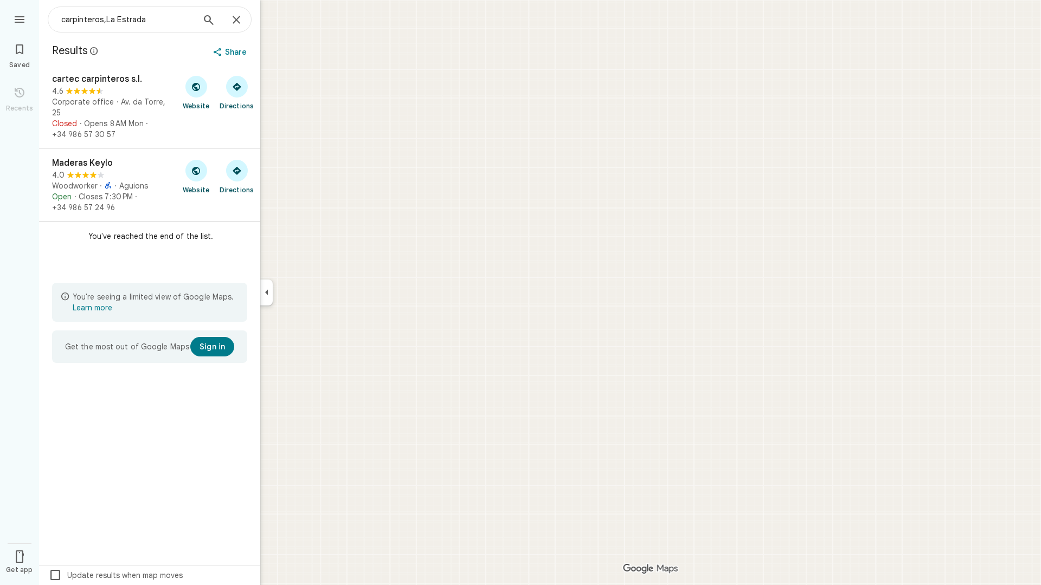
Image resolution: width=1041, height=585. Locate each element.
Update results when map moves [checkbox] (116, 575)
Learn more (92, 308)
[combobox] (127, 19)
